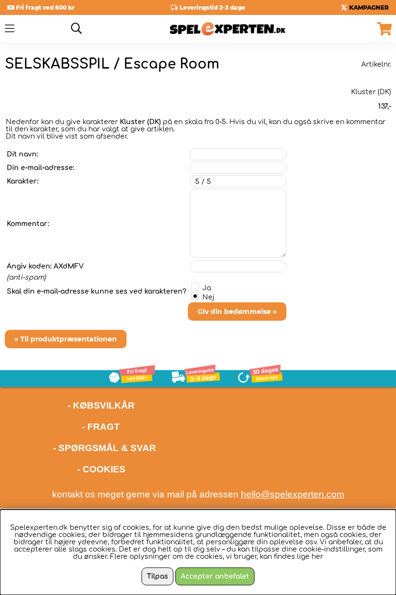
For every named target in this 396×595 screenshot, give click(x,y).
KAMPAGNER (369, 7)
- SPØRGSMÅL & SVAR (104, 448)
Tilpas (157, 576)
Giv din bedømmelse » (237, 311)
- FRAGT (101, 427)
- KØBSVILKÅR (70, 405)
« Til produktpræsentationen (65, 339)
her (317, 556)
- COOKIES (101, 469)
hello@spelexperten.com (292, 494)
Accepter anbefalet (215, 576)
